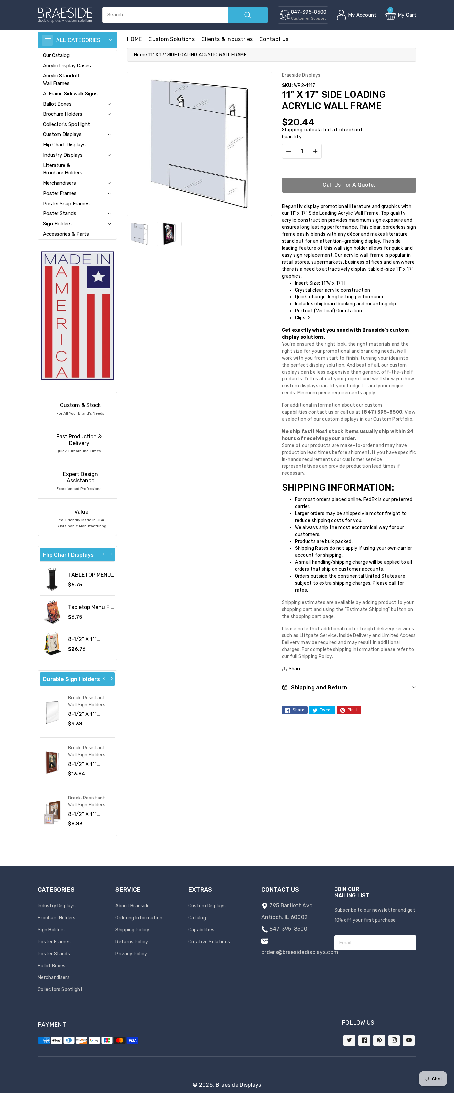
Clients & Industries (227, 39)
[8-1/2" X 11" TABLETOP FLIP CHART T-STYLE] (52, 643)
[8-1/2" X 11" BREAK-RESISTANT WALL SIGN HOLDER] (52, 762)
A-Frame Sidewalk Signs (70, 94)
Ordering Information (138, 918)
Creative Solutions (209, 942)
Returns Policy (131, 942)
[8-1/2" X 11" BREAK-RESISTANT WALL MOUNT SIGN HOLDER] (52, 812)
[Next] (111, 554)
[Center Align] (47, 40)
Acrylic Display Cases (67, 66)
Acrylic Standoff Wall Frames (61, 79)
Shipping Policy (132, 930)
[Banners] (77, 315)
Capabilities (201, 930)
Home (140, 55)
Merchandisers (59, 183)
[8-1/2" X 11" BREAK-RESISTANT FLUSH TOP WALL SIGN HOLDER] (52, 712)
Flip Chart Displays (64, 145)
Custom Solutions (171, 39)
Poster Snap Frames (66, 204)
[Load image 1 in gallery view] (139, 234)
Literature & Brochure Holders (62, 169)
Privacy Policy (131, 954)
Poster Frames (60, 193)
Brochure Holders (62, 114)
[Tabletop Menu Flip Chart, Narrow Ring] (52, 611)
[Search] (248, 15)
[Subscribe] (404, 942)
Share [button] (295, 669)
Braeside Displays (238, 1085)
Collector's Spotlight (66, 124)
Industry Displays (63, 155)
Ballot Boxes (57, 104)
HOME (134, 39)
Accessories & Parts (66, 234)
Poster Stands (59, 213)
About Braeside (132, 906)
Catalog (197, 918)
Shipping (292, 130)
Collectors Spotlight (60, 989)
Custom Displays (62, 134)
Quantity (292, 137)
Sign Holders (57, 224)
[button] (453, 1089)
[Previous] (104, 554)
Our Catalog (56, 55)
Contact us (273, 39)
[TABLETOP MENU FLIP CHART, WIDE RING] (52, 579)
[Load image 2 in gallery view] (169, 234)
